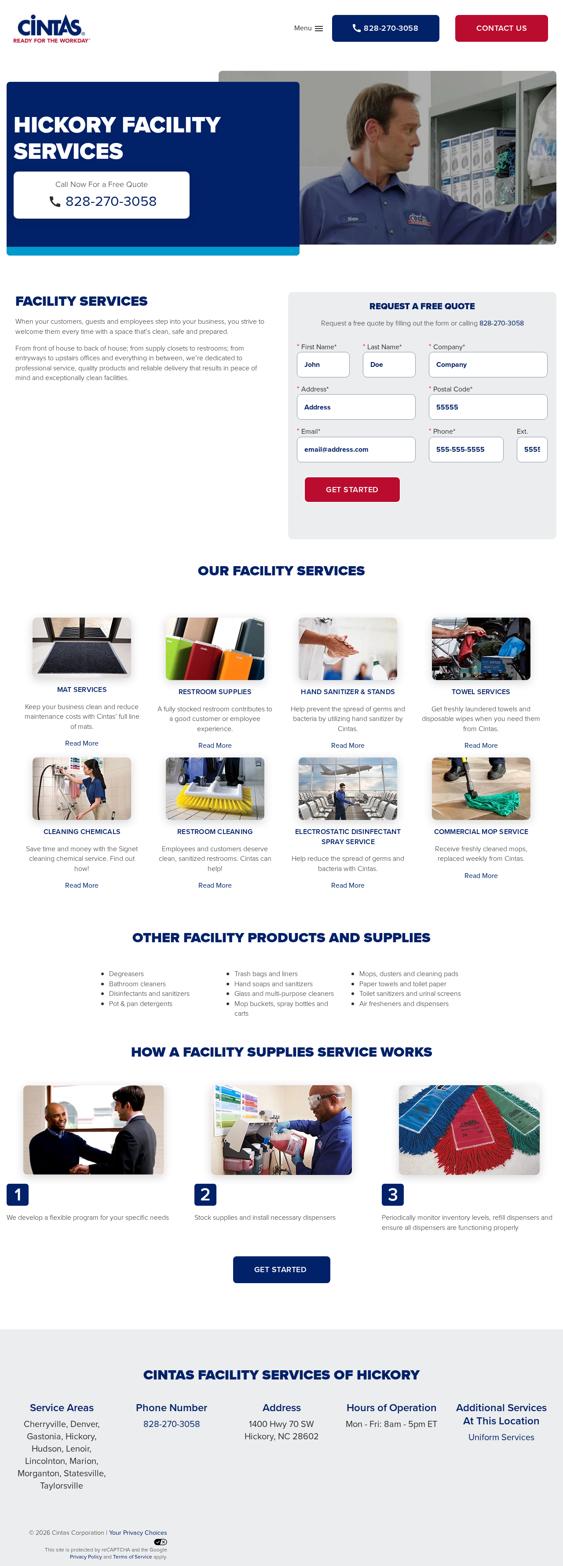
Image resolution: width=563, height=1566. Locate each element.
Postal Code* (452, 389)
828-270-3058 (111, 201)
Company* (449, 347)
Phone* (444, 431)
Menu (309, 30)
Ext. (522, 431)
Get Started (352, 489)
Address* (315, 389)
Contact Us (501, 28)
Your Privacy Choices (138, 1532)
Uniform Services (501, 1437)
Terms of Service (132, 1557)
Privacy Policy (86, 1557)
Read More (82, 743)
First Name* (318, 347)
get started (281, 1269)
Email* (310, 431)
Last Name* (384, 347)
